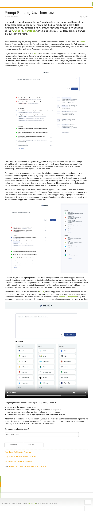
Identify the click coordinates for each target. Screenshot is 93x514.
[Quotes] (46, 484)
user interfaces (29, 466)
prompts (37, 466)
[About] (46, 479)
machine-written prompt (67, 296)
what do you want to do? (24, 30)
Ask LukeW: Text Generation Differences (18, 461)
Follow (31, 445)
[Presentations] (46, 490)
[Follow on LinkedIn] (88, 508)
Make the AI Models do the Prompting (18, 452)
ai (41, 466)
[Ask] (46, 495)
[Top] (46, 473)
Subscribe (13, 445)
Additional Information (13, 4)
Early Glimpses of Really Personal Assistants (20, 456)
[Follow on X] (88, 502)
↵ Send (75, 434)
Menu (88, 4)
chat (44, 466)
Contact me (32, 503)
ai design (12, 466)
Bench (82, 41)
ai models (19, 466)
